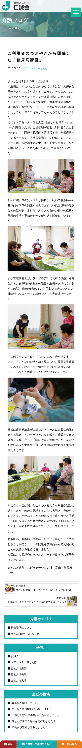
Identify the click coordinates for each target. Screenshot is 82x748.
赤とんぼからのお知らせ (25, 633)
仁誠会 (15, 656)
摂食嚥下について (21, 627)
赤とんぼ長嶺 (18, 674)
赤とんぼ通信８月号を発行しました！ (33, 721)
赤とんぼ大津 (18, 680)
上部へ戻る (71, 744)
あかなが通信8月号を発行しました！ (33, 709)
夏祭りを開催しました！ (25, 703)
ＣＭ (10, 744)
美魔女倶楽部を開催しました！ (29, 727)
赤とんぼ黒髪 (18, 668)
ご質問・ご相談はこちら (38, 744)
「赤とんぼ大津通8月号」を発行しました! (36, 715)
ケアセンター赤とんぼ (36, 68)
